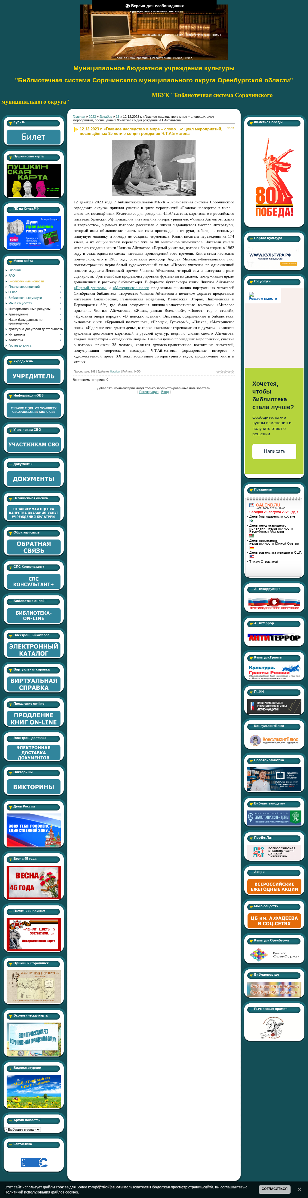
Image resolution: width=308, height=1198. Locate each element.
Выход (178, 57)
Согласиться (275, 1188)
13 (117, 116)
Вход (188, 57)
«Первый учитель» (90, 287)
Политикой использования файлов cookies (41, 1192)
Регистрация (161, 57)
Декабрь (106, 116)
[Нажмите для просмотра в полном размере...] (154, 142)
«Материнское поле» (131, 287)
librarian (115, 371)
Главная (121, 57)
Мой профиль (139, 57)
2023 (92, 116)
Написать (274, 451)
